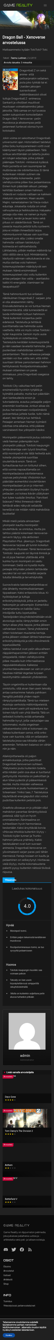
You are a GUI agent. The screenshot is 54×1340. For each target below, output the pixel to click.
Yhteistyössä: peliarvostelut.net (19, 1305)
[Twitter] (14, 1249)
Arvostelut (8, 1270)
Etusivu (7, 1266)
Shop (6, 1284)
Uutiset (7, 1275)
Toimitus (7, 1301)
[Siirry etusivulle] (18, 5)
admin (25, 1056)
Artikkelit (7, 1279)
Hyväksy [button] (9, 1335)
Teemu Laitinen (18, 58)
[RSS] (30, 1249)
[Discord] (5, 1249)
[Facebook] (22, 1249)
